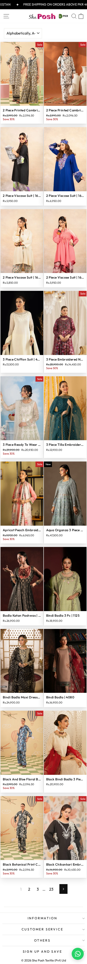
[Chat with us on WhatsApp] (78, 954)
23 (51, 889)
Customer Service (42, 929)
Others (42, 940)
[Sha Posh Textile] (42, 16)
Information (42, 918)
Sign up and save (42, 951)
